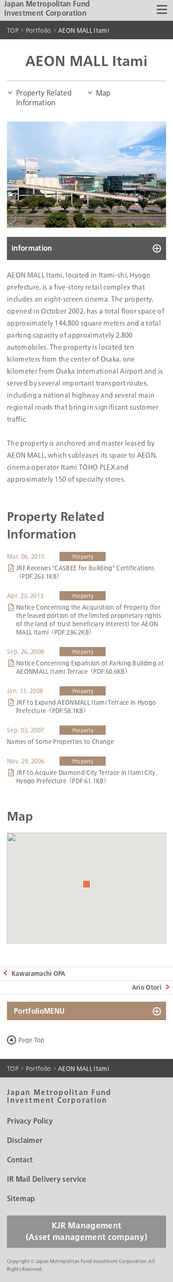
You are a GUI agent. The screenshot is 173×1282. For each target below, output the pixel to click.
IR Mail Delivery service (47, 1179)
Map (103, 93)
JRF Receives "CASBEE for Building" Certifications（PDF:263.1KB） (85, 572)
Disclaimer (24, 1141)
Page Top (31, 1040)
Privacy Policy (30, 1121)
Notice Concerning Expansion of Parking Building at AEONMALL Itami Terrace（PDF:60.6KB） (90, 667)
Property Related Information (44, 98)
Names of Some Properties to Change (60, 742)
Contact (20, 1160)
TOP (12, 30)
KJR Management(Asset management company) (86, 1231)
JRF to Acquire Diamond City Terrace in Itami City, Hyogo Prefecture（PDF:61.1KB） (86, 776)
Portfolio (38, 30)
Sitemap (21, 1199)
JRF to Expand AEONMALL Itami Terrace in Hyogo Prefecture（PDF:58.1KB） (86, 706)
